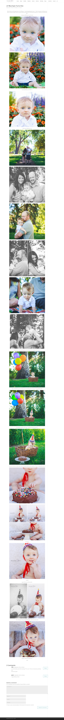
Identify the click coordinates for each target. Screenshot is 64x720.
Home (18, 1)
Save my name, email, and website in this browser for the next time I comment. (21, 704)
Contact (54, 1)
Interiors (37, 1)
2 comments (20, 7)
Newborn (29, 1)
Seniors (33, 1)
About (21, 1)
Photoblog (15, 7)
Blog (45, 1)
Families (24, 1)
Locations (50, 1)
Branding (41, 1)
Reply (45, 668)
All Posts (12, 7)
